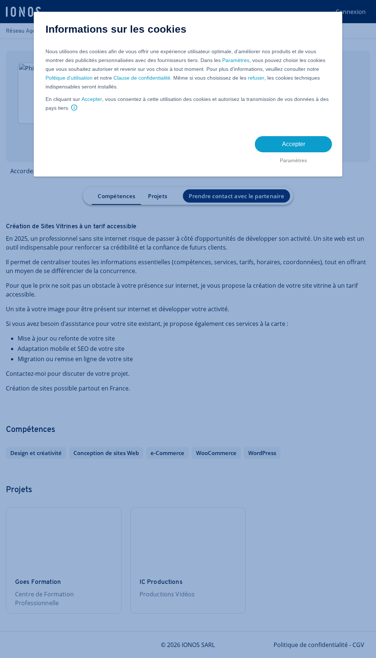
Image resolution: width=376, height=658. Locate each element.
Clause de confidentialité (141, 78)
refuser (256, 78)
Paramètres (235, 60)
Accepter (92, 99)
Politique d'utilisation (69, 78)
